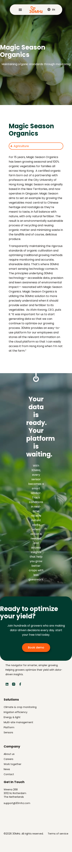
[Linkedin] (7, 684)
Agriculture (21, 146)
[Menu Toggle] (20, 9)
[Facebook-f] (20, 684)
